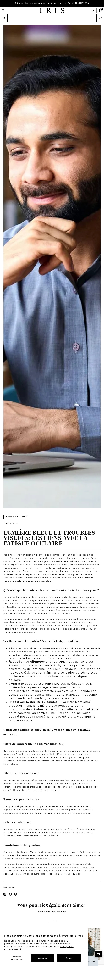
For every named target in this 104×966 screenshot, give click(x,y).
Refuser (69, 957)
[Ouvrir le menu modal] (3, 10)
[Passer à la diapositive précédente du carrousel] (49, 921)
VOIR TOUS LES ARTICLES (52, 911)
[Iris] (52, 10)
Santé (25, 517)
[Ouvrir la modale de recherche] (3, 18)
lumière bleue (11, 517)
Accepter (42, 957)
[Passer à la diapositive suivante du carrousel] (55, 921)
